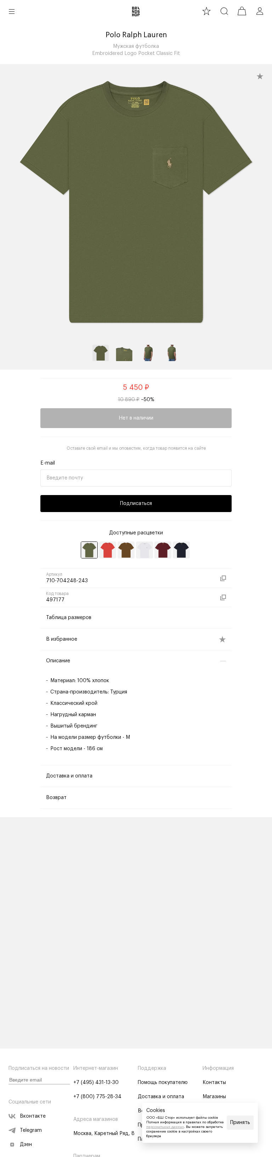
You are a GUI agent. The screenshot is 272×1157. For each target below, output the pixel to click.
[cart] (242, 11)
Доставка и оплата (161, 1096)
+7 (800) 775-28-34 (97, 1096)
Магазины (214, 1096)
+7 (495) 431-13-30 (96, 1082)
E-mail (47, 463)
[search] (224, 11)
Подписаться (136, 503)
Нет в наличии (136, 418)
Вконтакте (33, 1116)
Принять (240, 1122)
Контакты (214, 1082)
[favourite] (206, 11)
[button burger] (12, 11)
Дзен (26, 1144)
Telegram (31, 1130)
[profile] (259, 11)
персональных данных (165, 1127)
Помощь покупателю (163, 1082)
